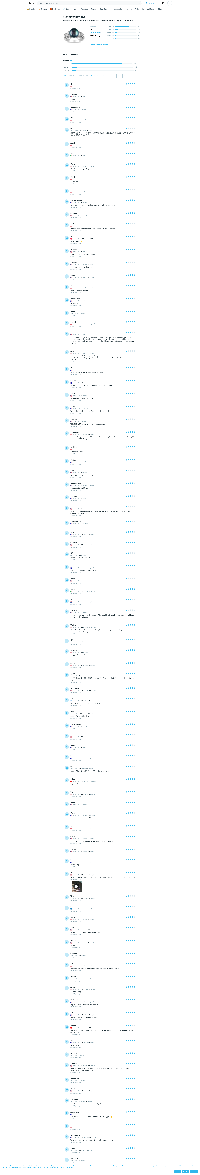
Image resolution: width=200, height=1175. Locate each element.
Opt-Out (185, 1172)
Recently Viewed (72, 9)
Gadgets (128, 9)
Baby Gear (104, 9)
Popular (32, 9)
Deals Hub (56, 9)
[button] (150, 3)
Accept (178, 1172)
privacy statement (83, 1166)
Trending (84, 9)
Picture (72, 76)
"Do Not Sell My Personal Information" (58, 1167)
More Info (194, 1172)
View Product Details (99, 44)
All (65, 76)
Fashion (94, 9)
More (160, 9)
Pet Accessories (116, 9)
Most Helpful (83, 76)
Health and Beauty (148, 9)
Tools (137, 9)
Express (44, 9)
